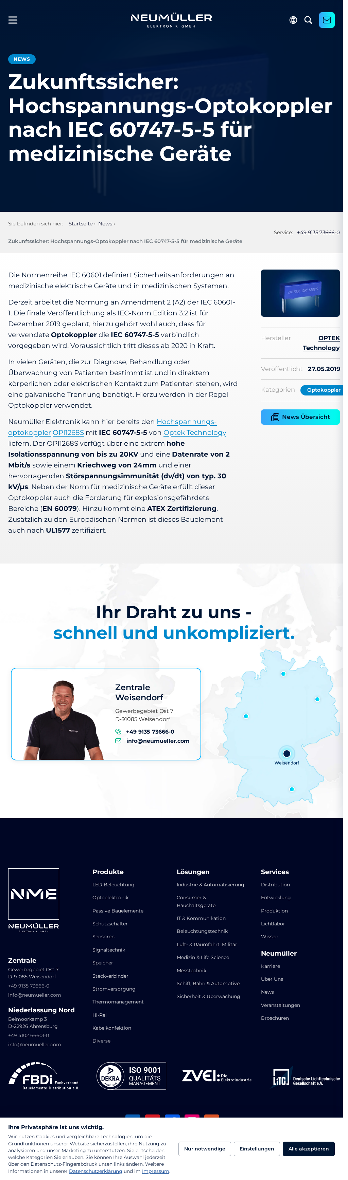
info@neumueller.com (158, 741)
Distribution (275, 885)
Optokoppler (324, 390)
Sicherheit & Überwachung (208, 996)
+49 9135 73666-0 (318, 232)
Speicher (102, 963)
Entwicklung (276, 898)
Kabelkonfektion (111, 1028)
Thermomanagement (118, 1002)
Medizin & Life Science (203, 957)
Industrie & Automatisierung (210, 885)
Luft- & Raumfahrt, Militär (207, 944)
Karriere (270, 966)
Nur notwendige (204, 1149)
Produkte (108, 872)
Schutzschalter (110, 924)
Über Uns (272, 979)
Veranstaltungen (280, 1005)
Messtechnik (191, 970)
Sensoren (103, 937)
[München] (292, 789)
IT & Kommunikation (201, 918)
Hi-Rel (99, 1015)
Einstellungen (257, 1149)
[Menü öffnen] (15, 20)
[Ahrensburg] (283, 674)
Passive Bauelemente (117, 911)
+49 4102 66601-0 (28, 1035)
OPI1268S (68, 432)
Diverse (101, 1041)
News (267, 992)
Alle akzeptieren (309, 1149)
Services (275, 872)
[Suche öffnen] (308, 20)
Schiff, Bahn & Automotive (208, 983)
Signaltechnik (108, 950)
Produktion (274, 911)
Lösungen (193, 872)
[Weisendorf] (287, 754)
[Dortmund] (246, 716)
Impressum (155, 1171)
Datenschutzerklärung (95, 1171)
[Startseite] (171, 20)
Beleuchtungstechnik (202, 931)
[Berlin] (317, 699)
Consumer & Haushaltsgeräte (196, 901)
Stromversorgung (114, 989)
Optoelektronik (110, 898)
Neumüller (279, 953)
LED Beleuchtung (113, 885)
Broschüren (275, 1018)
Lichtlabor (273, 924)
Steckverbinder (110, 976)
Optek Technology (194, 432)
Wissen (269, 937)
